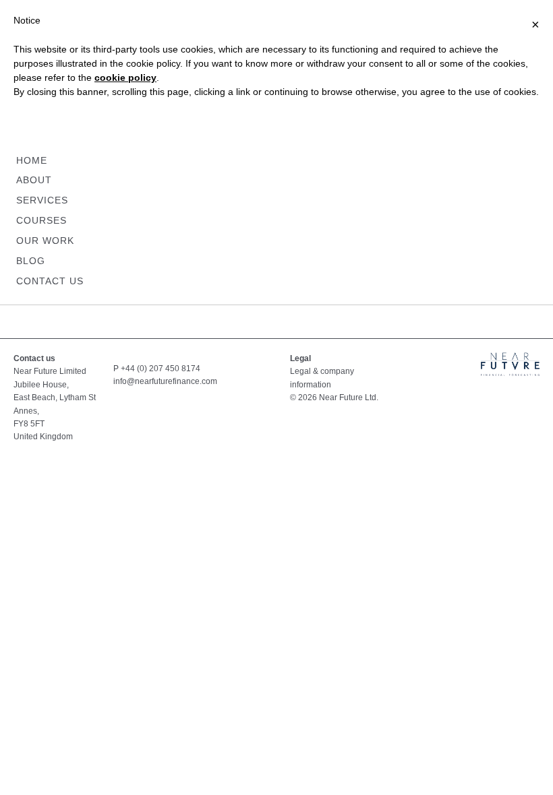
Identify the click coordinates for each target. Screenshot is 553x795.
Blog (30, 260)
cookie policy (125, 77)
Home (31, 160)
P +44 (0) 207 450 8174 (156, 368)
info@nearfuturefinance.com (165, 381)
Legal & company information (322, 378)
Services (42, 200)
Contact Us (50, 281)
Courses (41, 220)
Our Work (45, 240)
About (34, 179)
